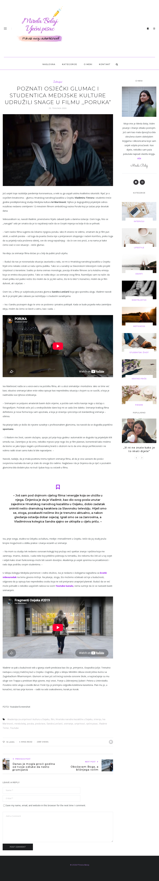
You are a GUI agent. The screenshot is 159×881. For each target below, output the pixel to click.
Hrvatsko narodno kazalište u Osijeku (74, 719)
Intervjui (57, 81)
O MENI (88, 64)
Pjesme (139, 405)
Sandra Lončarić (55, 723)
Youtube (14, 728)
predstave (40, 723)
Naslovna (49, 64)
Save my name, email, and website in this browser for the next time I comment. (46, 805)
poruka (30, 723)
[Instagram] (154, 29)
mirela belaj (20, 723)
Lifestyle (139, 248)
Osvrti (139, 274)
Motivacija (139, 326)
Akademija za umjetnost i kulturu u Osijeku (28, 719)
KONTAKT (105, 64)
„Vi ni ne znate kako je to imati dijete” (139, 449)
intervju (97, 719)
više (139, 158)
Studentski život (139, 352)
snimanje (68, 723)
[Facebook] (148, 29)
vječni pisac (92, 723)
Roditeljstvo (139, 300)
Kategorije (69, 64)
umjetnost (79, 723)
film (53, 719)
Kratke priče (139, 379)
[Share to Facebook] (111, 742)
